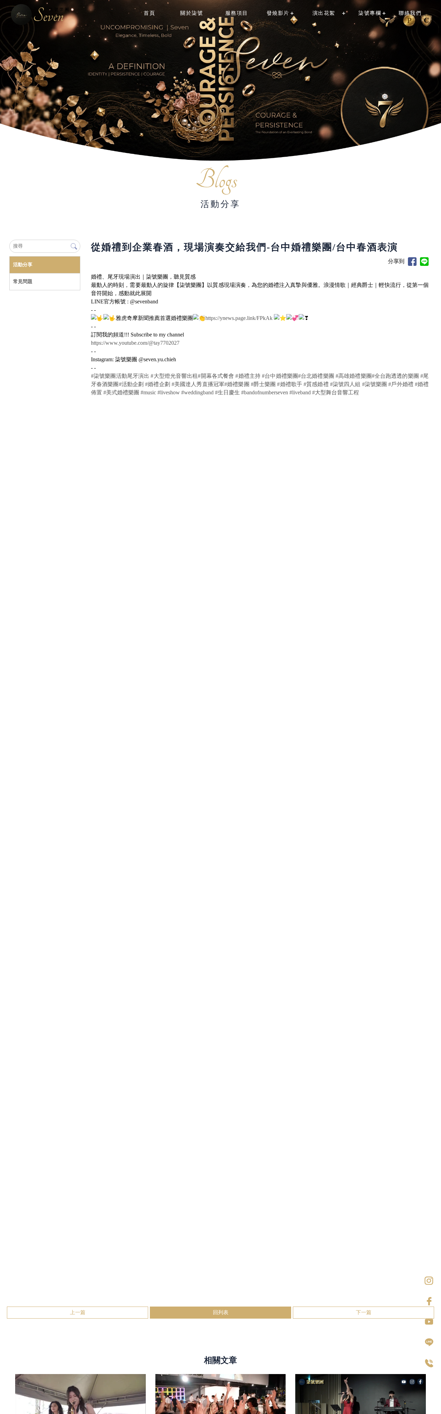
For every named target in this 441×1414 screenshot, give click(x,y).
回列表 (220, 1312)
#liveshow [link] (168, 392)
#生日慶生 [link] (227, 392)
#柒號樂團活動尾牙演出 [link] (120, 376)
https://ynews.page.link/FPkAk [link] (239, 318)
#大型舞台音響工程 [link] (335, 392)
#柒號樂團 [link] (374, 384)
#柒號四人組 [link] (345, 384)
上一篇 (77, 1312)
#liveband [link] (300, 392)
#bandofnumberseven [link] (264, 392)
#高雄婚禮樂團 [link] (354, 376)
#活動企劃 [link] (131, 384)
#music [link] (148, 392)
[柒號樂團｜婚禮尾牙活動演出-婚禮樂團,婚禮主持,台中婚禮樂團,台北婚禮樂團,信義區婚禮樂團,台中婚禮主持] (40, 15)
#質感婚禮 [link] (316, 384)
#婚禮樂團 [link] (236, 384)
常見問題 (22, 281)
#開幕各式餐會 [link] (216, 376)
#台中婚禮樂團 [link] (280, 376)
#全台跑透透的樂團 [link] (395, 376)
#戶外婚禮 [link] (400, 384)
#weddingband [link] (197, 392)
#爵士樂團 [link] (263, 384)
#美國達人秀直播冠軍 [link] (198, 384)
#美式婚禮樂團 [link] (121, 392)
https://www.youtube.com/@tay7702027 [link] (135, 343)
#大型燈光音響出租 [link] (174, 376)
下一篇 (363, 1312)
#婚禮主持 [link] (247, 376)
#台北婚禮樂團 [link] (316, 376)
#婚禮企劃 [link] (157, 384)
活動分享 (22, 264)
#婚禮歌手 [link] (289, 384)
